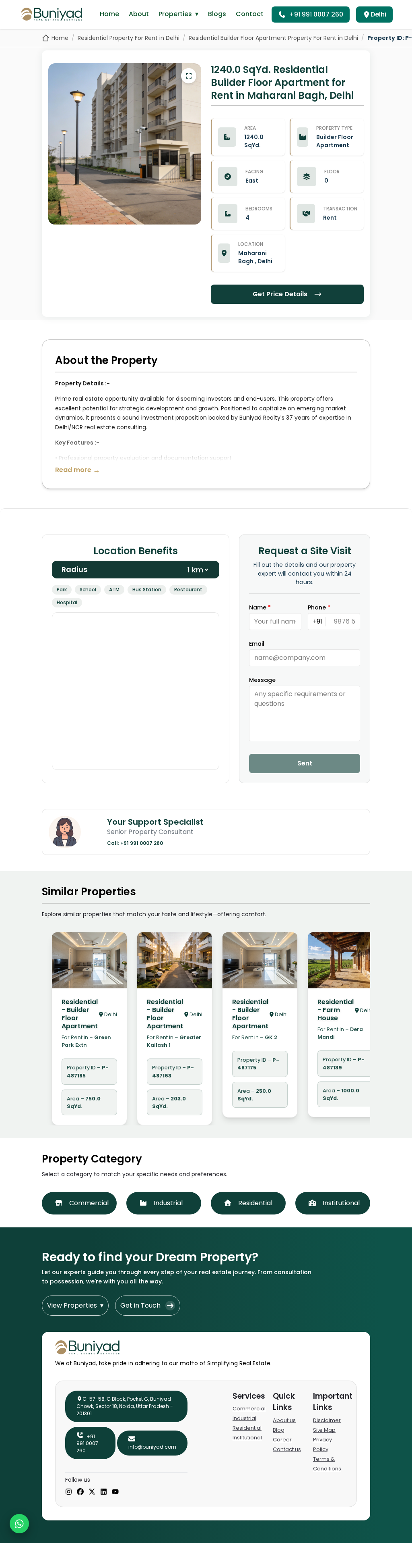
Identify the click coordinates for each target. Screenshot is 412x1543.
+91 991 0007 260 (316, 14)
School (88, 589)
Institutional (247, 1437)
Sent (304, 763)
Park (62, 589)
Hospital (67, 602)
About (139, 14)
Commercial (249, 1408)
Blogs (217, 14)
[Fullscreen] (188, 75)
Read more (77, 470)
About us (284, 1420)
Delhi (378, 14)
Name (260, 607)
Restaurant (188, 589)
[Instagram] (68, 1492)
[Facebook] (80, 1492)
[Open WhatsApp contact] (19, 1523)
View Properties (75, 1305)
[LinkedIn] (103, 1492)
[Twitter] (92, 1492)
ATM (114, 589)
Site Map (324, 1430)
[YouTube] (115, 1492)
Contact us (287, 1449)
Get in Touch (140, 1305)
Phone (319, 607)
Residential (247, 1428)
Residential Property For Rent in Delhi (128, 38)
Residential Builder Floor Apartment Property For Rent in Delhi (273, 38)
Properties (178, 14)
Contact (250, 14)
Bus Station (146, 589)
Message (262, 680)
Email (256, 644)
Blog (278, 1430)
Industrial (244, 1418)
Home (109, 14)
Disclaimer (327, 1420)
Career (282, 1439)
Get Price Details (280, 294)
